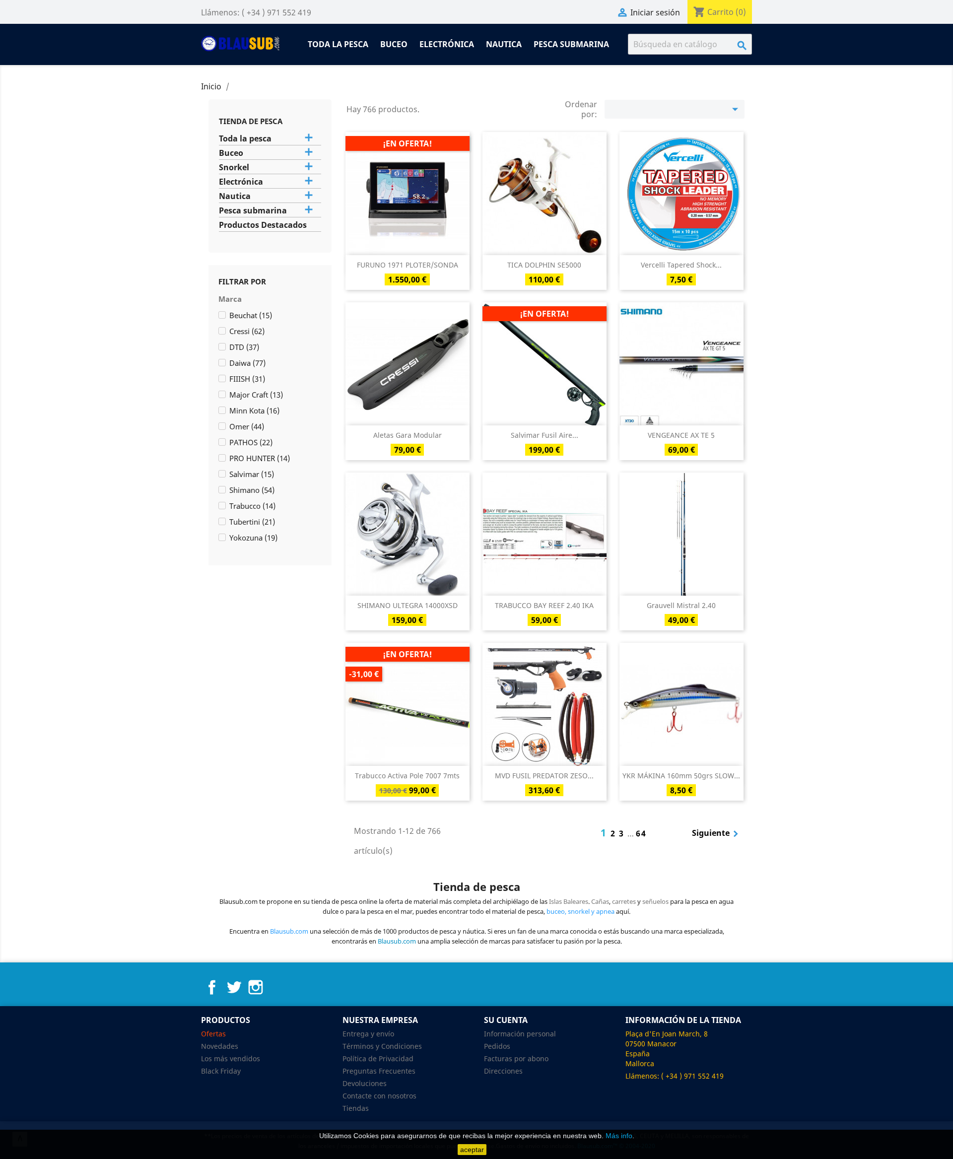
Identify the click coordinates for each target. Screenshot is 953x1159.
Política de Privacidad (377, 1058)
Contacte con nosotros (379, 1095)
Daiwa (247, 363)
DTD (244, 347)
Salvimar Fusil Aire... (544, 435)
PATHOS (250, 442)
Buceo (394, 44)
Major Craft (256, 395)
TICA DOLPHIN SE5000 (544, 265)
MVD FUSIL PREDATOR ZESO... (544, 775)
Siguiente (717, 834)
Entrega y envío (368, 1033)
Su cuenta (506, 1020)
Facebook (212, 987)
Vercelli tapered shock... (681, 265)
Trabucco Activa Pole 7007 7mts (407, 775)
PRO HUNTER (259, 458)
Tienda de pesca (250, 121)
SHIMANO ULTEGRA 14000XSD (407, 605)
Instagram (256, 987)
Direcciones (503, 1071)
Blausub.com (397, 941)
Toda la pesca (338, 44)
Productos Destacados (263, 225)
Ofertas (213, 1033)
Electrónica (446, 44)
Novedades (219, 1046)
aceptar (472, 1150)
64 (641, 833)
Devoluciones (364, 1083)
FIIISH (247, 379)
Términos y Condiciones (382, 1046)
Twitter (234, 987)
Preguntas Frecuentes (378, 1071)
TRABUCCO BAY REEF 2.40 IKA (544, 605)
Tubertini (252, 522)
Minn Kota (254, 410)
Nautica (504, 44)
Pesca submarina (571, 44)
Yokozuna (253, 538)
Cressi (247, 331)
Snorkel (234, 167)
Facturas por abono (516, 1058)
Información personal (520, 1033)
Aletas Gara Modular (407, 435)
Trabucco (252, 506)
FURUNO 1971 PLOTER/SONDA (407, 265)
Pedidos (497, 1046)
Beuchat (250, 315)
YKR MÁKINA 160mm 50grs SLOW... (681, 775)
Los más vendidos (230, 1058)
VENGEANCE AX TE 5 (681, 435)
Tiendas (355, 1108)
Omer (246, 426)
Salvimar (251, 474)
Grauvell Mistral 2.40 (681, 605)
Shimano (251, 490)
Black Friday (221, 1071)
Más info (619, 1136)
